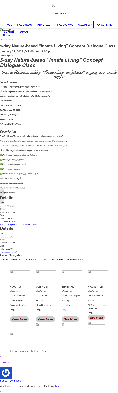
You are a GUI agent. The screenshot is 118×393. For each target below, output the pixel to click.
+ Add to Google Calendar (11, 224)
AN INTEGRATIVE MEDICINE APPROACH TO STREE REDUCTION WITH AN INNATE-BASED (42, 259)
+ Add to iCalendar (29, 224)
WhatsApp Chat (21, 362)
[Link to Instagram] (109, 2)
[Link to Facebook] (105, 2)
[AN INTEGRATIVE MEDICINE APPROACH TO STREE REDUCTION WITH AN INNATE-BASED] (2, 196)
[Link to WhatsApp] (113, 2)
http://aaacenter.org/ (8, 221)
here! (58, 386)
